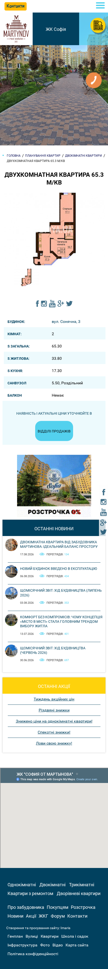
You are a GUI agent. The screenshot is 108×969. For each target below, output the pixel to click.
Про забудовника (26, 907)
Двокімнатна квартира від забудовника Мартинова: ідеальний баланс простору (59, 544)
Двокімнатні (52, 884)
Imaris (65, 928)
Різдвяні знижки (54, 710)
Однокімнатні (22, 884)
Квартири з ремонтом (30, 893)
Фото (45, 945)
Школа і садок (74, 936)
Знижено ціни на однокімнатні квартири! (54, 721)
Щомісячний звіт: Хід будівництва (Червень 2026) (52, 650)
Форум (58, 916)
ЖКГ (43, 916)
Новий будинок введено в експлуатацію (58, 569)
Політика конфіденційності (33, 953)
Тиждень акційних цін (54, 699)
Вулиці (32, 936)
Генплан (15, 936)
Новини (15, 916)
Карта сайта (77, 945)
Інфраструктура (22, 945)
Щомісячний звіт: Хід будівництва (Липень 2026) (61, 592)
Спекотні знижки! (54, 732)
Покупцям (57, 907)
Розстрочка (83, 907)
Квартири (50, 936)
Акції (31, 916)
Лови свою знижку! (54, 743)
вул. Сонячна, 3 (66, 321)
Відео (57, 945)
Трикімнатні (81, 884)
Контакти (77, 916)
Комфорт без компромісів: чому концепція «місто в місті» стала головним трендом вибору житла (61, 621)
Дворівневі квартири (78, 893)
